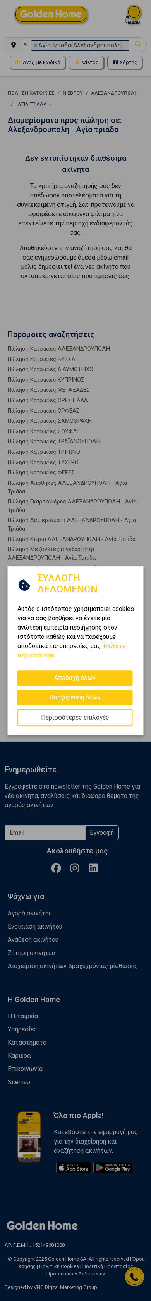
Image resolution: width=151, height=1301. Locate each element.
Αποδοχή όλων (75, 678)
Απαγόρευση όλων (75, 697)
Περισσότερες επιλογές (75, 717)
